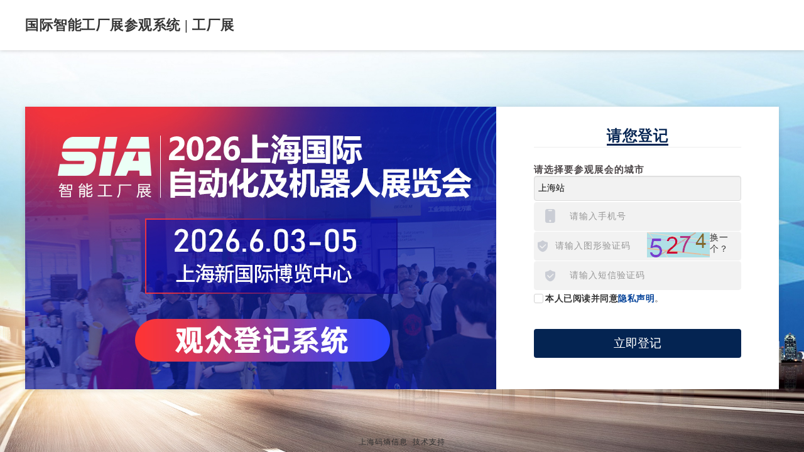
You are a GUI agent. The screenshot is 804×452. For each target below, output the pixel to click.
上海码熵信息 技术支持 (402, 442)
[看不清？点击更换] (678, 244)
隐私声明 (636, 298)
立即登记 (637, 343)
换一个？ (719, 243)
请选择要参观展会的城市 (589, 169)
